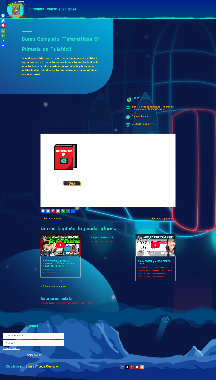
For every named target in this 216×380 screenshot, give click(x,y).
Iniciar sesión (33, 354)
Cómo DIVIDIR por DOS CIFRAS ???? (154, 262)
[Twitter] (3, 20)
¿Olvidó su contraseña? (11, 349)
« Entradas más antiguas (53, 286)
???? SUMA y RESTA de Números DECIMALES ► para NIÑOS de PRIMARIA (58, 263)
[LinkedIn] (3, 40)
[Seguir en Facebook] (122, 367)
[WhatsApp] (3, 35)
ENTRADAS (36, 9)
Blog (134, 106)
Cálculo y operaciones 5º (162, 270)
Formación (168, 106)
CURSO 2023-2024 (61, 9)
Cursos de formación (149, 106)
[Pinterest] (3, 25)
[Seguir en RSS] (142, 367)
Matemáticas (139, 109)
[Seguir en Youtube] (137, 367)
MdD (48, 270)
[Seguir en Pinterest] (132, 367)
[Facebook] (3, 15)
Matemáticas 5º (156, 109)
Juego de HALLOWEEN (102, 237)
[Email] (3, 30)
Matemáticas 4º (144, 273)
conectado (63, 303)
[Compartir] (3, 45)
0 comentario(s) (140, 116)
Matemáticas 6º (49, 273)
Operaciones (157, 276)
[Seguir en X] (127, 367)
